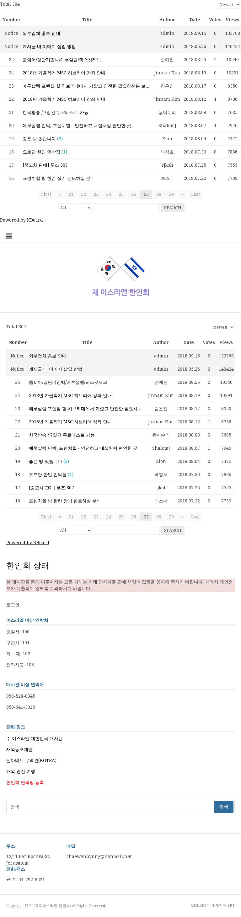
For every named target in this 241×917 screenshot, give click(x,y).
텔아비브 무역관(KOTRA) (31, 760)
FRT (231, 905)
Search (172, 207)
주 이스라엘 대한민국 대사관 (34, 738)
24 (108, 194)
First (46, 194)
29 (171, 194)
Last (195, 194)
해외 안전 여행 (20, 771)
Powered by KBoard (21, 220)
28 (158, 194)
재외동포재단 (19, 749)
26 (133, 194)
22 (83, 194)
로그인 (12, 604)
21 (70, 194)
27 (146, 194)
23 (96, 194)
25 (121, 194)
